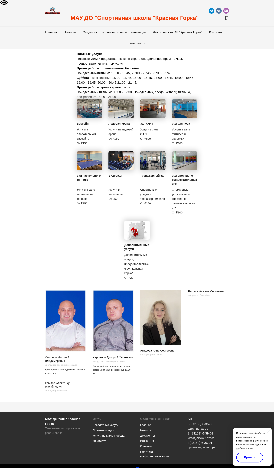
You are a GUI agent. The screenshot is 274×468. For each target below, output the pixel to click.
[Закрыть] (268, 431)
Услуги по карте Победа (108, 435)
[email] (226, 11)
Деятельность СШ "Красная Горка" (177, 32)
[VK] (190, 419)
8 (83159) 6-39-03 (200, 433)
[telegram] (211, 11)
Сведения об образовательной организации (114, 32)
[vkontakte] (219, 11)
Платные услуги (103, 430)
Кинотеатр (137, 43)
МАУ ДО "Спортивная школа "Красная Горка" (135, 18)
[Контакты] (227, 18)
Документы (147, 435)
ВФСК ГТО (147, 441)
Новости (70, 32)
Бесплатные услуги (105, 425)
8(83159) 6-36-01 (200, 443)
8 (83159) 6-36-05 (200, 424)
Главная (51, 32)
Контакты (215, 32)
